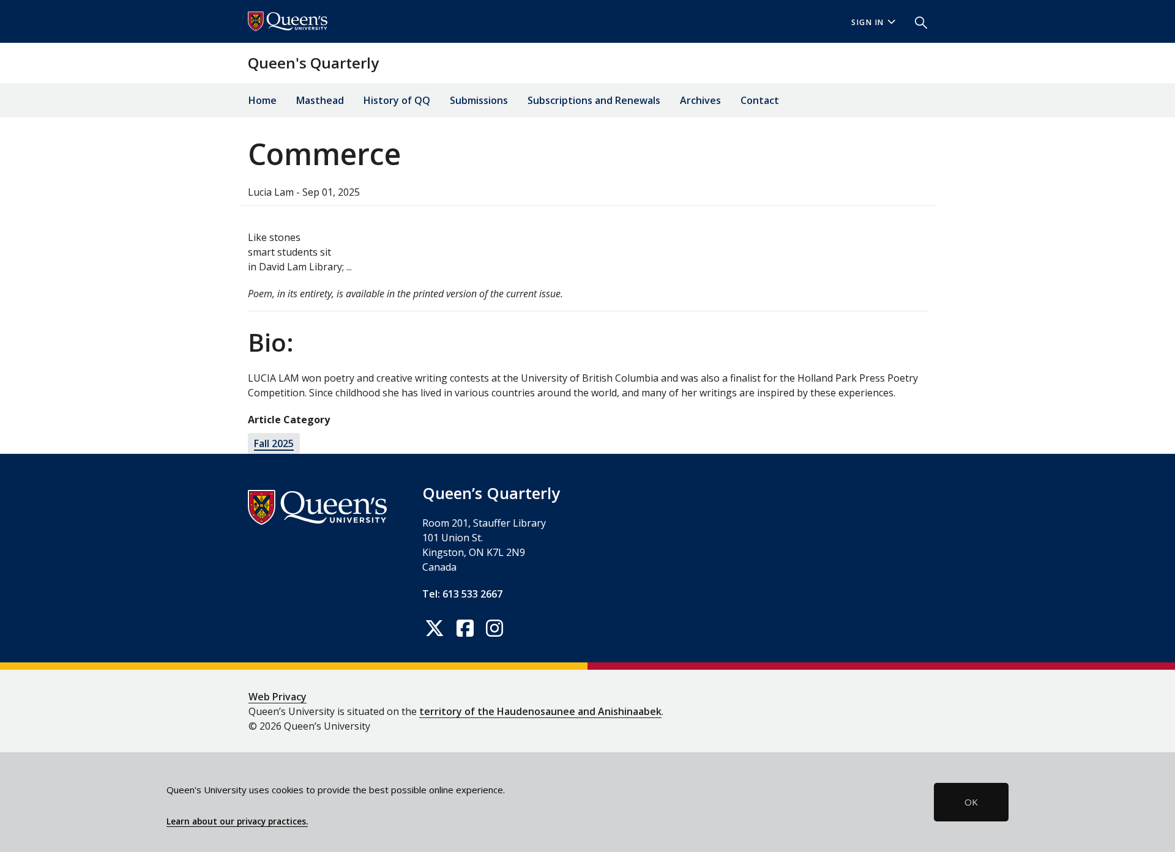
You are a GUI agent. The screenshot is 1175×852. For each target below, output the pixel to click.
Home (262, 100)
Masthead (320, 100)
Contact (759, 100)
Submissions (479, 100)
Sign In (867, 22)
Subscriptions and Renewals (594, 100)
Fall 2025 (274, 443)
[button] (916, 21)
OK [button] (971, 802)
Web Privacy (277, 696)
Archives (700, 100)
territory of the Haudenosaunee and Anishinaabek (540, 711)
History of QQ (397, 100)
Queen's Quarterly (313, 63)
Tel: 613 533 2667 (462, 594)
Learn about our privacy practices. (237, 821)
